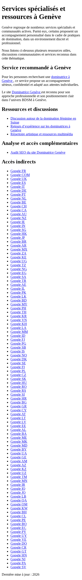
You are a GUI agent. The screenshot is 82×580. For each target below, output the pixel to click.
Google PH (18, 308)
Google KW (19, 508)
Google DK (18, 359)
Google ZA (18, 253)
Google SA (18, 277)
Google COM (20, 175)
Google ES (18, 183)
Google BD (18, 300)
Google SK (18, 379)
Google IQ (17, 488)
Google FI (17, 367)
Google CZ (18, 375)
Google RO (18, 386)
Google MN (18, 481)
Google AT (18, 414)
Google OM (18, 504)
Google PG (18, 343)
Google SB (18, 347)
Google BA (18, 434)
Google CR (18, 547)
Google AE (18, 285)
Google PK (18, 292)
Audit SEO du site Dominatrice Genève (37, 152)
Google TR (18, 281)
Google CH (18, 206)
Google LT (18, 418)
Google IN (17, 226)
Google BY (18, 449)
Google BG (18, 402)
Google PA (18, 563)
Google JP (17, 237)
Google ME (18, 437)
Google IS (17, 351)
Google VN (18, 320)
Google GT (18, 551)
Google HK (18, 234)
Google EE (18, 426)
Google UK (18, 179)
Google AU (18, 214)
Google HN (18, 555)
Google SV (18, 567)
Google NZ (18, 218)
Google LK (18, 296)
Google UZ (18, 473)
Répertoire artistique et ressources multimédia (41, 134)
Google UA (18, 453)
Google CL (18, 516)
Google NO (18, 355)
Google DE (18, 190)
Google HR (18, 398)
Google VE (18, 539)
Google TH (18, 312)
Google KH (18, 324)
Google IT (17, 186)
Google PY (18, 532)
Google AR (18, 245)
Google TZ (18, 265)
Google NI (17, 559)
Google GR (18, 406)
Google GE (18, 457)
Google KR (18, 316)
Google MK (18, 441)
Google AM (18, 461)
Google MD (18, 445)
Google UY (18, 536)
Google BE (18, 202)
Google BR (18, 241)
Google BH (18, 512)
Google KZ (18, 469)
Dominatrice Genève (26, 92)
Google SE (18, 363)
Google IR (17, 485)
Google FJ (17, 339)
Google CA (18, 210)
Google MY (18, 304)
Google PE (18, 520)
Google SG (18, 230)
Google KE (18, 257)
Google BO (18, 524)
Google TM (18, 477)
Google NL (18, 198)
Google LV (18, 422)
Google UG (18, 261)
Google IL (17, 288)
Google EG (18, 273)
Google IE (17, 222)
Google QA (18, 500)
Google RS (18, 390)
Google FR (18, 171)
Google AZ (18, 465)
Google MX (18, 249)
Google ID (17, 335)
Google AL (18, 430)
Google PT (18, 194)
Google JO (18, 492)
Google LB (18, 496)
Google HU (18, 383)
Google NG (18, 269)
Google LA (18, 328)
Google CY (18, 410)
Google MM (19, 332)
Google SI (17, 394)
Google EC (18, 528)
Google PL (18, 371)
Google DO (18, 543)
